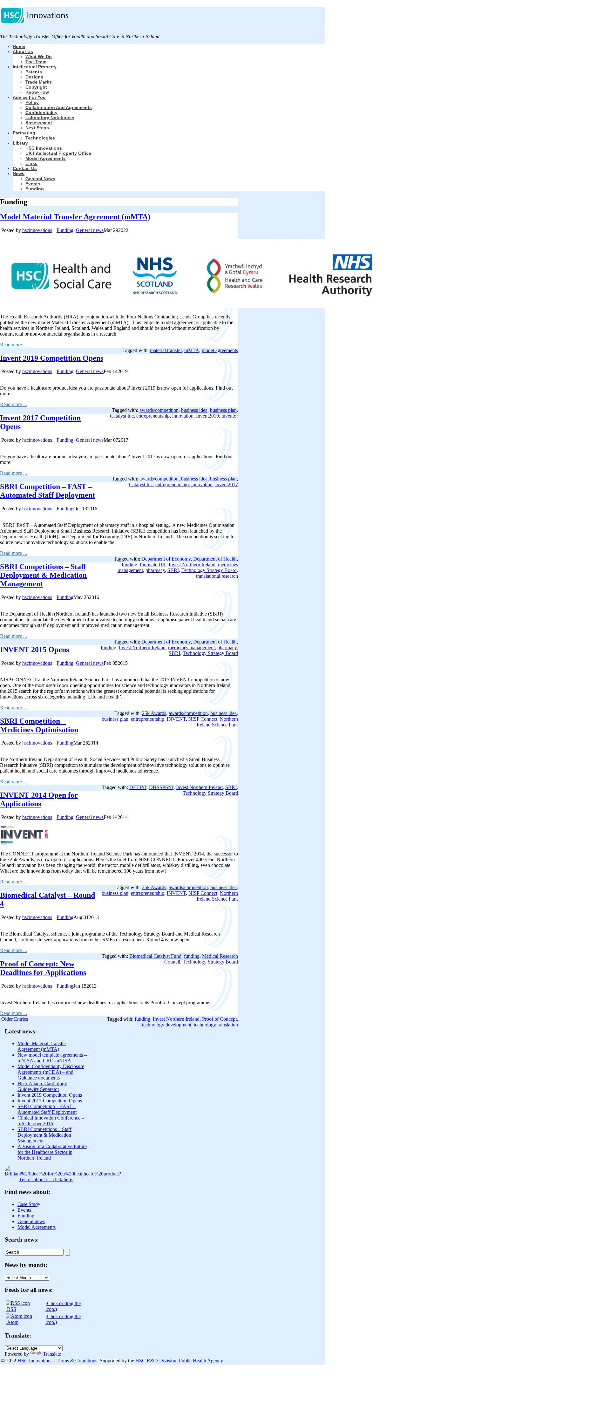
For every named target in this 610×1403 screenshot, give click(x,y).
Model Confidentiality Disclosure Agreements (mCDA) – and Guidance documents (50, 1072)
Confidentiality (41, 112)
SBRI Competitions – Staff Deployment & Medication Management (43, 575)
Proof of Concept (219, 1019)
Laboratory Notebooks (49, 117)
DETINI (137, 787)
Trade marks (38, 82)
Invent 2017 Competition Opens (49, 1100)
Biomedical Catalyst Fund (155, 956)
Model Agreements (45, 158)
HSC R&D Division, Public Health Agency (179, 1360)
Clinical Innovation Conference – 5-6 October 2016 (50, 1120)
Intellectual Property (35, 66)
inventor (229, 416)
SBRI (173, 570)
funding (129, 564)
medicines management (191, 647)
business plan (223, 410)
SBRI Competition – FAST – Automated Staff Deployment (47, 490)
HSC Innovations (43, 148)
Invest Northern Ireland (192, 564)
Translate (52, 1354)
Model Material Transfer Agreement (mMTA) (75, 217)
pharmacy (155, 570)
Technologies (40, 137)
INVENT (176, 719)
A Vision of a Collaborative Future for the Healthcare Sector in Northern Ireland (52, 1152)
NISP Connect (202, 719)
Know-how (37, 92)
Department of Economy (166, 559)
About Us (23, 51)
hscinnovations (37, 230)
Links (31, 163)
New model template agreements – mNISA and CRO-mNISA (52, 1057)
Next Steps (37, 127)
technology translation (216, 1024)
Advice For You (29, 97)
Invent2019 (207, 416)
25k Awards (154, 713)
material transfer (166, 350)
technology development (166, 1024)
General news (40, 178)
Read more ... (13, 344)
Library (20, 143)
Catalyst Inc (122, 416)
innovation (182, 416)
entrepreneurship (153, 416)
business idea (194, 410)
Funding (34, 188)
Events (32, 183)
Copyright (36, 87)
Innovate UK (153, 564)
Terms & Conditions (77, 1360)
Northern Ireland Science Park (217, 721)
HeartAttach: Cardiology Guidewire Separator (42, 1086)
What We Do (38, 56)
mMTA (191, 350)
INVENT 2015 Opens (34, 649)
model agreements (220, 350)
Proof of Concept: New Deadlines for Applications (43, 968)
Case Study (28, 1204)
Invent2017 (226, 484)
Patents (33, 71)
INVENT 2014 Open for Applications (39, 799)
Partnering (24, 132)
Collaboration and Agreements (58, 107)
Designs (34, 76)
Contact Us (25, 168)
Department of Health (215, 559)
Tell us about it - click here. (46, 1179)
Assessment (38, 122)
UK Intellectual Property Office (58, 153)
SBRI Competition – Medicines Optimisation (39, 725)
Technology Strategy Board (209, 570)
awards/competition (159, 410)
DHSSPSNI (161, 787)
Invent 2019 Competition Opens (51, 358)
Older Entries (14, 1019)
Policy (32, 102)
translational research (217, 576)
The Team (35, 61)
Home (19, 46)
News (18, 173)
